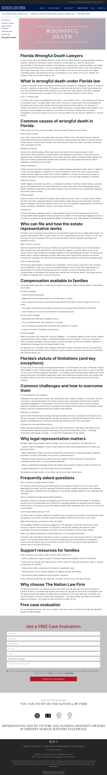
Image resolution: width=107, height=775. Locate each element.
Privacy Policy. (69, 673)
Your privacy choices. (53, 749)
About (42, 8)
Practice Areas (54, 8)
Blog (92, 8)
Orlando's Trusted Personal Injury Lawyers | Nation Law (53, 14)
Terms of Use (36, 746)
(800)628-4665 (85, 2)
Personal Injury (7, 31)
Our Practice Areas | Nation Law (14, 14)
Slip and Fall (6, 34)
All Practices (6, 20)
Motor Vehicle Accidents (6, 27)
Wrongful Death (9, 37)
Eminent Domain (82, 8)
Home (26, 746)
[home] (13, 8)
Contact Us (101, 8)
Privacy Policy (48, 746)
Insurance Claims (8, 23)
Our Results (68, 8)
